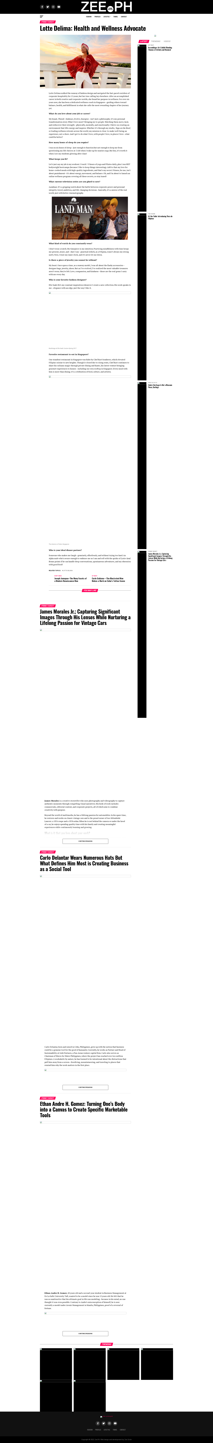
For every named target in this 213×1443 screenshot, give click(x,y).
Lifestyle (107, 16)
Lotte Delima (68, 570)
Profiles (97, 16)
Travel (115, 16)
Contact (124, 16)
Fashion (88, 16)
